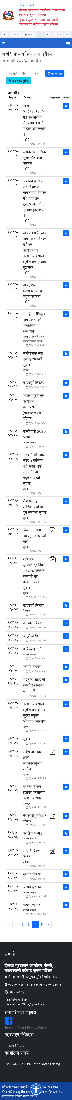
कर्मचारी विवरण (33, 622)
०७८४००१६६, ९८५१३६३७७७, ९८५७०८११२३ (34, 984)
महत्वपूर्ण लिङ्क (33, 382)
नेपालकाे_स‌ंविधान (35, 815)
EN (5, 34)
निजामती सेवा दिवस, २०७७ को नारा (34, 535)
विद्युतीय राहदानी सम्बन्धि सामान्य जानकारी (34, 685)
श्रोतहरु (27, 803)
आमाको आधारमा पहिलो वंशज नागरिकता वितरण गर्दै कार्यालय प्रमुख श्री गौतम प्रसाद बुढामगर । (34, 198)
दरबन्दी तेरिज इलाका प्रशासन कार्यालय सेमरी (34, 792)
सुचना (25, 370)
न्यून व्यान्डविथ (29, 34)
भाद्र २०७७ (31, 904)
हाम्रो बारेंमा (31, 635)
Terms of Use (14, 1027)
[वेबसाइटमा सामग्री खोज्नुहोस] (48, 34)
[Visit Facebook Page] (8, 1023)
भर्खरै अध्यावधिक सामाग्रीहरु (25, 61)
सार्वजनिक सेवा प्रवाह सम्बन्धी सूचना (33, 359)
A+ (67, 34)
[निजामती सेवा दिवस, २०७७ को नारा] (52, 531)
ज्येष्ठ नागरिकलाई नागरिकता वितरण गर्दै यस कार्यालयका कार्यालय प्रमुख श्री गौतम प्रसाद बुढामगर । (34, 250)
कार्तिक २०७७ (33, 833)
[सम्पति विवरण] (52, 852)
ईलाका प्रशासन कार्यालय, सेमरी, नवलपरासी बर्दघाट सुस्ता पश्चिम (39, 22)
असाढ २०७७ (32, 887)
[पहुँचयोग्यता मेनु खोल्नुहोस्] (36, 1089)
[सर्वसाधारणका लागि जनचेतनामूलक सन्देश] (52, 753)
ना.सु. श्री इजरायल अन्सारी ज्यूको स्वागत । (34, 290)
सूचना (25, 488)
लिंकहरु (26, 610)
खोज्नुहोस (56, 73)
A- (54, 34)
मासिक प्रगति (32, 648)
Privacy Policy (37, 1027)
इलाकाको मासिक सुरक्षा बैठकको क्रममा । (34, 157)
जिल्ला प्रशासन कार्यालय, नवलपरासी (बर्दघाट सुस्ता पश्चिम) (33, 407)
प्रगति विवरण (29, 442)
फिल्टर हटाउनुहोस (18, 81)
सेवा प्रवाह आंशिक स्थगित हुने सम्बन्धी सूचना (35, 506)
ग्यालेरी (26, 139)
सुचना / (26, 336)
